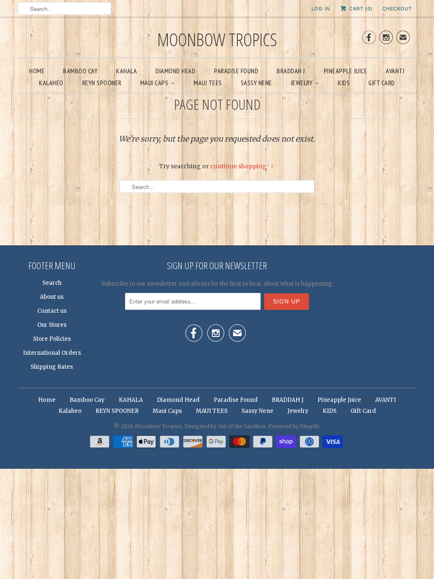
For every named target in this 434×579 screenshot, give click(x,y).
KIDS (344, 82)
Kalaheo (51, 82)
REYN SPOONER (102, 82)
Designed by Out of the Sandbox (225, 426)
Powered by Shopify (294, 426)
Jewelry (302, 82)
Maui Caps (154, 82)
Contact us (52, 311)
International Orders (52, 352)
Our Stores (52, 324)
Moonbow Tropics (217, 39)
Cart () (360, 8)
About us (52, 297)
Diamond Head (175, 71)
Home (37, 71)
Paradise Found (236, 71)
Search (51, 283)
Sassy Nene (256, 82)
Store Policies (52, 338)
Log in (321, 8)
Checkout (397, 8)
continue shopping (239, 166)
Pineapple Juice (345, 71)
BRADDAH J (291, 71)
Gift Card (381, 82)
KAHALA (126, 71)
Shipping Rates (52, 366)
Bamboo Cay (80, 71)
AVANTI (395, 71)
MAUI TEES (208, 82)
